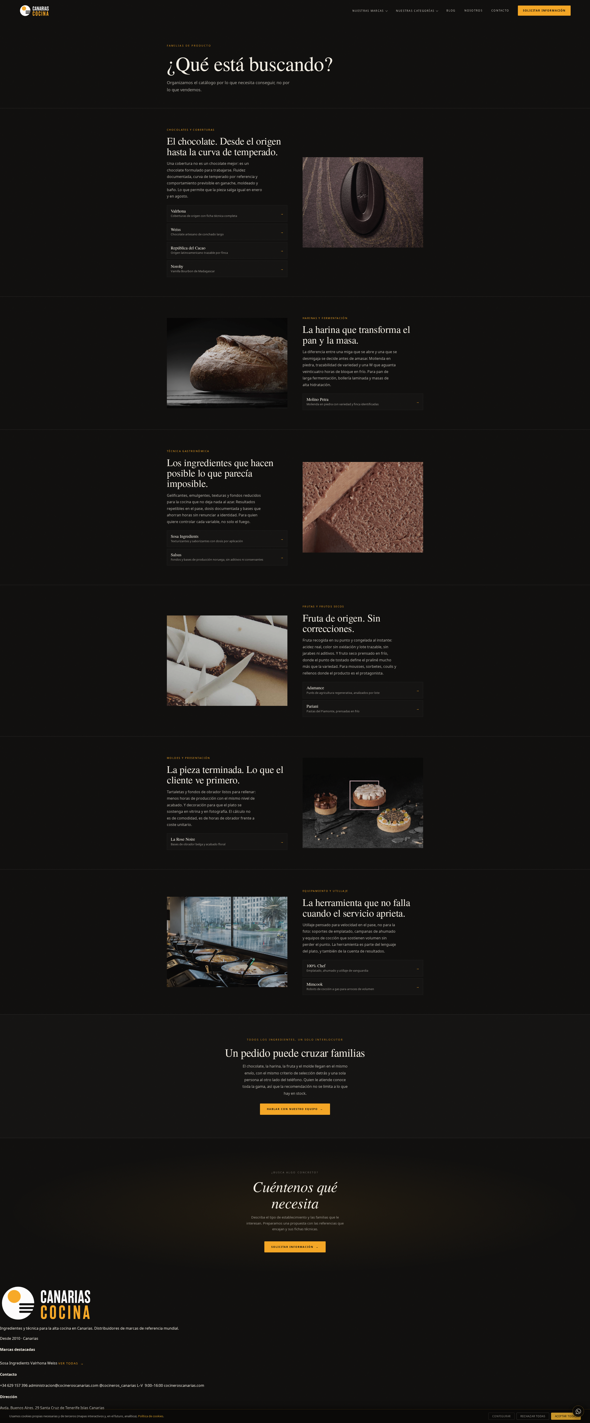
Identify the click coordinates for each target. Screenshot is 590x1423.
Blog (450, 10)
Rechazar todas (532, 1416)
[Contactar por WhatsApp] (578, 1411)
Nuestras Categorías (415, 10)
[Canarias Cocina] (34, 11)
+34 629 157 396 (14, 1385)
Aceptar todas (566, 1416)
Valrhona (38, 1363)
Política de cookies (150, 1416)
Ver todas (71, 1363)
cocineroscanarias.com (184, 1385)
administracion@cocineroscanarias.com (63, 1385)
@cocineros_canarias (117, 1385)
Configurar (501, 1416)
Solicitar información (544, 10)
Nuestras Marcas (368, 10)
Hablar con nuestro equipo (295, 1109)
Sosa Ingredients (15, 1363)
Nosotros (473, 10)
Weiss (52, 1363)
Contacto (500, 10)
